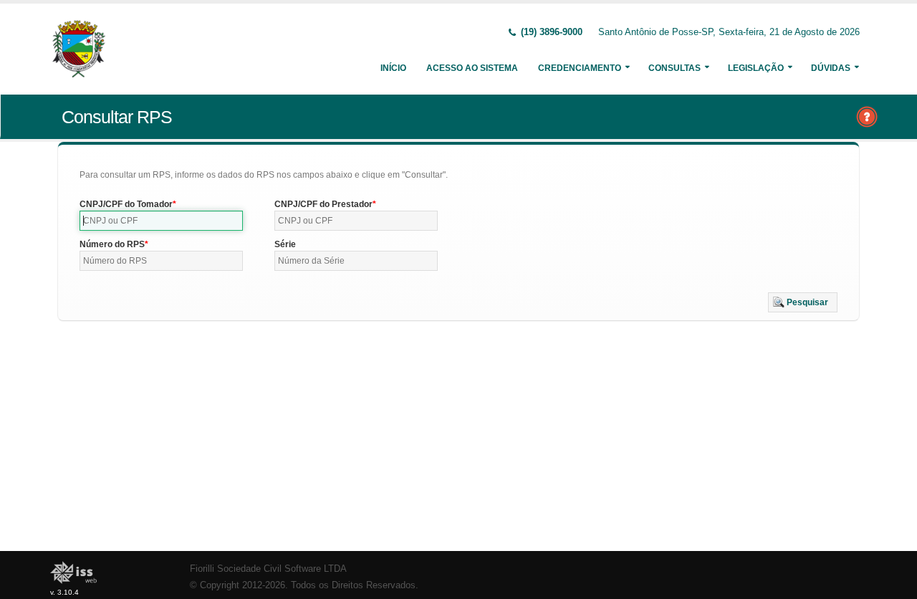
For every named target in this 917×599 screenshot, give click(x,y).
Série (285, 244)
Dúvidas (830, 68)
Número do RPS (112, 244)
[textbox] (161, 221)
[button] (802, 302)
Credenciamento (579, 68)
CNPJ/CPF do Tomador (126, 204)
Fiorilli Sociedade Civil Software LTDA (268, 569)
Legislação (756, 68)
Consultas (674, 68)
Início (393, 68)
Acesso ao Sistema (472, 68)
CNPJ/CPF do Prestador (323, 204)
